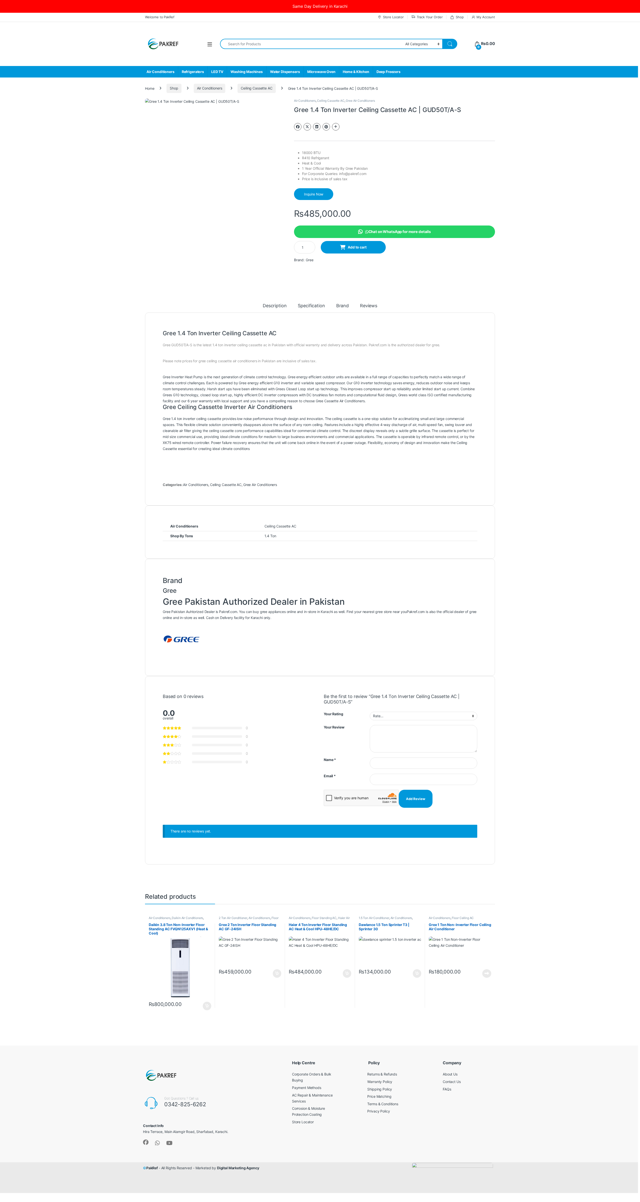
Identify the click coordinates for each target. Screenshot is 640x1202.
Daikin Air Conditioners (187, 918)
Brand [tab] (342, 306)
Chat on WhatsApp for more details (399, 231)
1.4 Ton (270, 536)
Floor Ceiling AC (463, 918)
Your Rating (333, 714)
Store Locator (393, 17)
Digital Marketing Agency (238, 1168)
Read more (486, 973)
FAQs (447, 1089)
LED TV (217, 72)
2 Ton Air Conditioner (233, 918)
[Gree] (181, 639)
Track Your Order (430, 17)
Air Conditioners (160, 72)
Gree (309, 260)
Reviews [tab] (368, 306)
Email (330, 776)
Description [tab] (274, 306)
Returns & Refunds (382, 1074)
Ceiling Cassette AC (256, 88)
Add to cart (357, 247)
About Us (450, 1074)
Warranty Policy (379, 1082)
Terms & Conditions (382, 1104)
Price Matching (379, 1096)
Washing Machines (246, 72)
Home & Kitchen (356, 72)
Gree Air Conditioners (360, 100)
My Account (485, 17)
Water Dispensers (285, 72)
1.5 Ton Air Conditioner (374, 918)
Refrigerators (193, 72)
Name (330, 760)
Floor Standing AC (324, 918)
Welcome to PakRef (159, 17)
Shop (460, 17)
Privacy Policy (378, 1111)
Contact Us (452, 1082)
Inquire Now (313, 194)
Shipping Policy (379, 1089)
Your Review (334, 727)
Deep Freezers (388, 72)
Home (149, 88)
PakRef (152, 1168)
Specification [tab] (311, 306)
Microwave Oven (321, 72)
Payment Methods (306, 1088)
